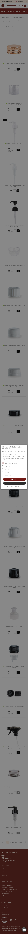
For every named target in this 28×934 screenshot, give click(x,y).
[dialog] (14, 467)
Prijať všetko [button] (14, 479)
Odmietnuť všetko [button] (14, 483)
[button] (14, 486)
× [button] (24, 446)
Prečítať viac (5, 460)
